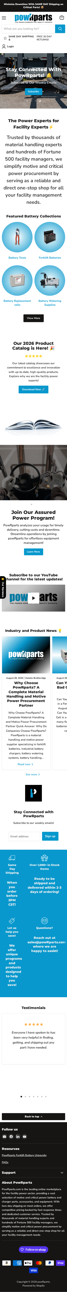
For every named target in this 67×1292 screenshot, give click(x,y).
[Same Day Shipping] (12, 883)
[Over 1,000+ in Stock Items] (44, 883)
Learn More (33, 551)
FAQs (5, 1162)
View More (33, 318)
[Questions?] (44, 954)
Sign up (50, 836)
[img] (37, 1266)
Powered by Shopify (34, 1285)
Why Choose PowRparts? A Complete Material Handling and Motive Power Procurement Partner (26, 694)
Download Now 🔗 (33, 389)
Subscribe (33, 91)
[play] (33, 598)
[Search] (60, 29)
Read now (24, 764)
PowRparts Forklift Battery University (24, 1155)
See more (32, 774)
